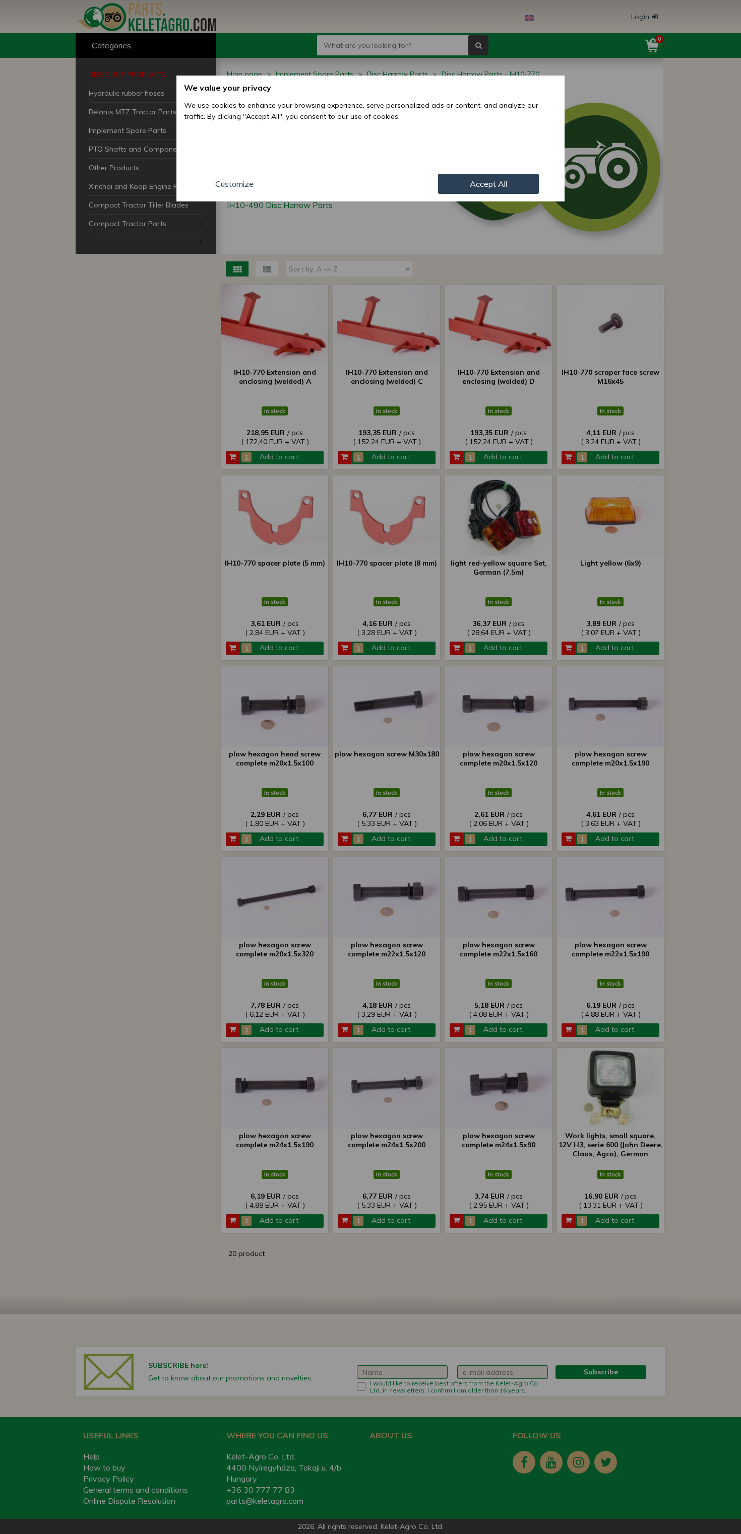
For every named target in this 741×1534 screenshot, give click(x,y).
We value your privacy (227, 87)
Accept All (488, 184)
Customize (234, 184)
